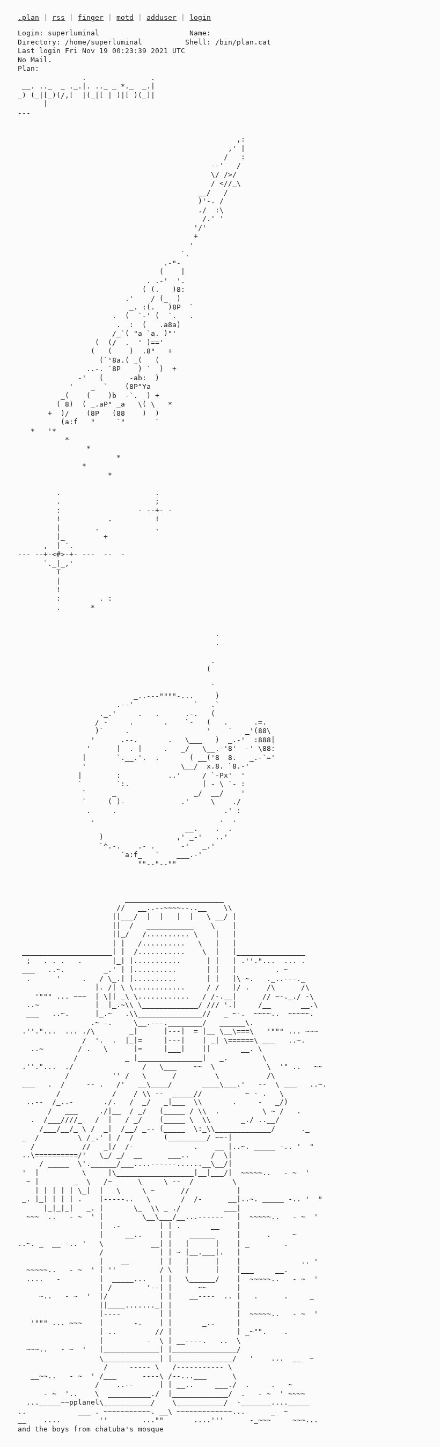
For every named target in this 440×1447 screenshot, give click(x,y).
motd (125, 17)
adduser (161, 17)
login (200, 17)
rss (58, 17)
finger (91, 17)
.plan (28, 17)
